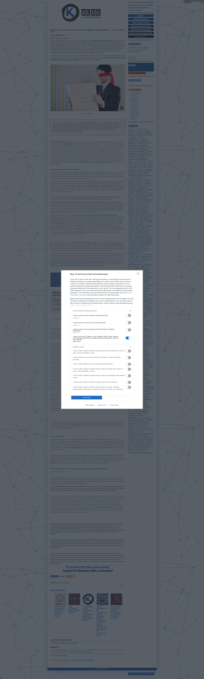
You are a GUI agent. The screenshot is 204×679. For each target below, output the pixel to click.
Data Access (102, 405)
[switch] (128, 315)
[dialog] (102, 339)
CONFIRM (87, 397)
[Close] (139, 274)
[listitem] (102, 311)
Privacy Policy (114, 405)
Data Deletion (90, 405)
